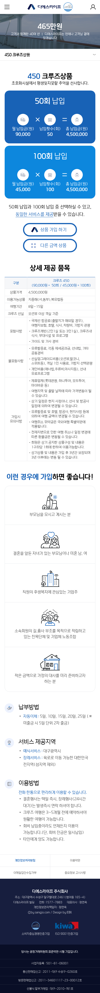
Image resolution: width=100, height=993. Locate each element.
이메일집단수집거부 (25, 873)
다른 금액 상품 (53, 245)
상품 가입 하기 (53, 229)
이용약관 (75, 860)
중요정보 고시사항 (75, 873)
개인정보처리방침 (25, 860)
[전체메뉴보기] (7, 7)
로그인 (93, 7)
